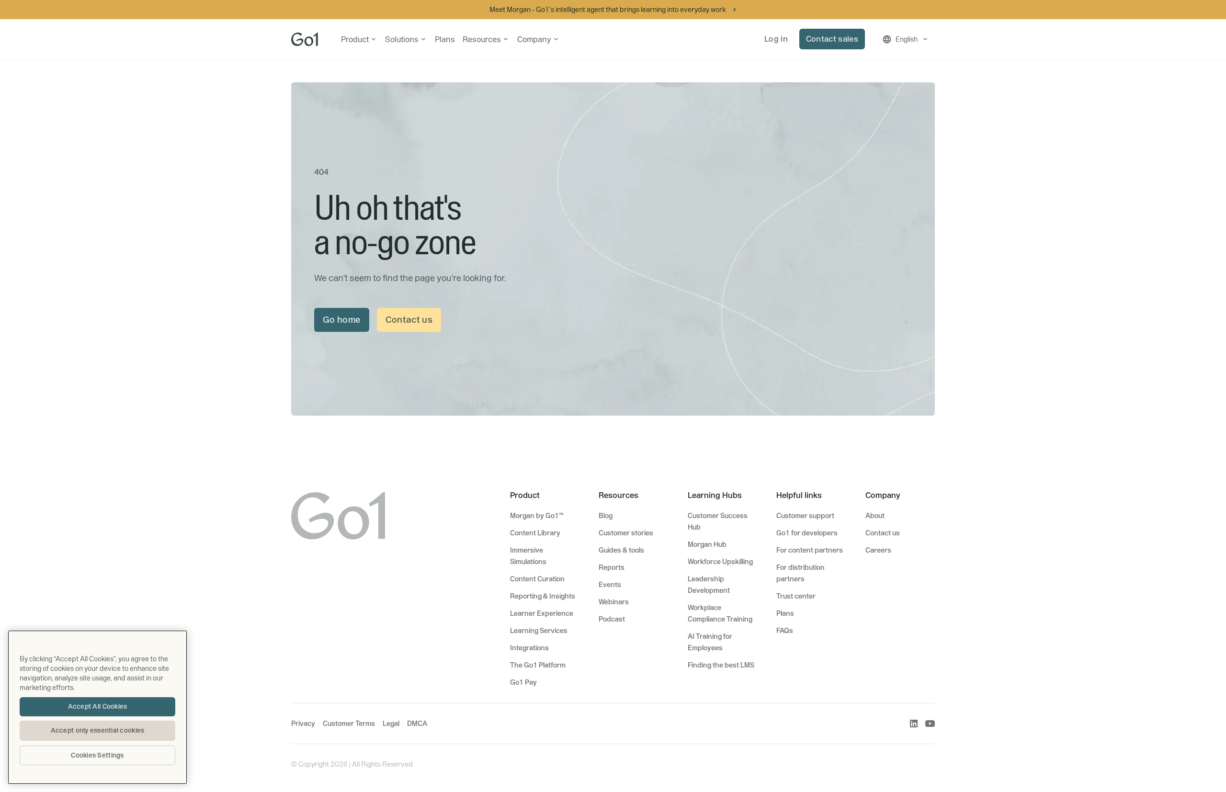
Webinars (614, 602)
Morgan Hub (707, 544)
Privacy (303, 723)
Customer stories (626, 533)
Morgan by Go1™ (536, 515)
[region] (97, 707)
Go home (342, 319)
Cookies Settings (97, 755)
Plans (445, 39)
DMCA (417, 723)
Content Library (535, 533)
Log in (776, 39)
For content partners (809, 550)
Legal (391, 723)
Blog (606, 515)
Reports (611, 567)
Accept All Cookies (97, 706)
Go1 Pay (523, 682)
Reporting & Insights (542, 596)
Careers (878, 550)
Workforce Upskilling (720, 561)
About (875, 515)
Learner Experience (541, 613)
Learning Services (539, 630)
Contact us (409, 319)
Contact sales (832, 39)
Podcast (612, 619)
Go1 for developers (807, 533)
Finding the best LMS (721, 665)
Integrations (529, 648)
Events (610, 584)
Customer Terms (349, 723)
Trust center (796, 596)
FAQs (784, 630)
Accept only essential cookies (98, 730)
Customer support (805, 515)
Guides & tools (621, 550)
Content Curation (537, 579)
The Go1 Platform (538, 665)
